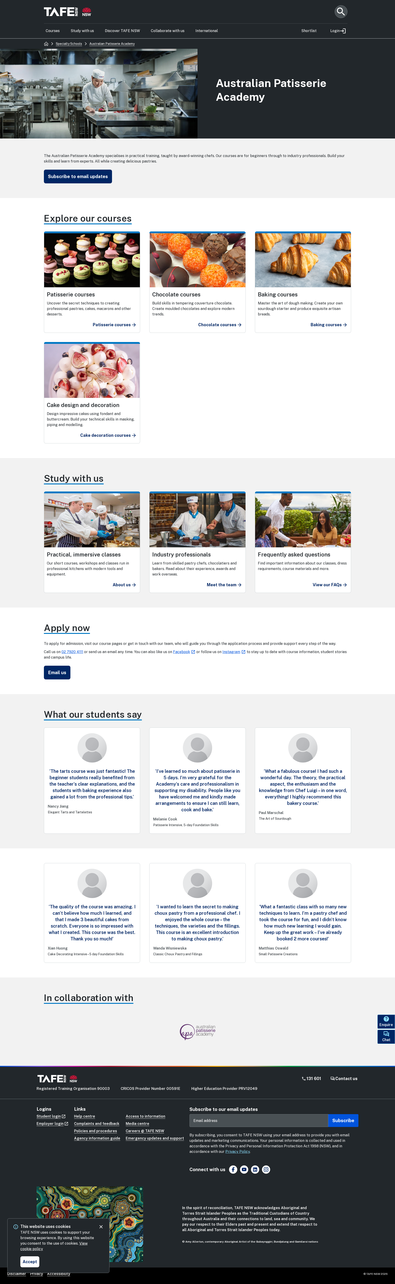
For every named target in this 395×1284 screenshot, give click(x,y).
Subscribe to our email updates (223, 1109)
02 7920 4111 (72, 652)
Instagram (231, 652)
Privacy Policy (237, 1151)
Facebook (181, 652)
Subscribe (343, 1120)
